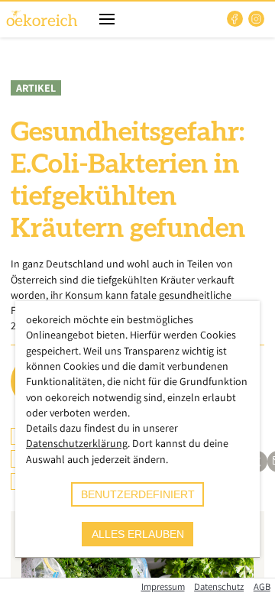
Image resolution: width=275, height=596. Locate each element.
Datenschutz (219, 586)
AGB (262, 586)
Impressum (163, 586)
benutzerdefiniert (138, 494)
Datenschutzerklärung (77, 443)
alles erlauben (138, 534)
